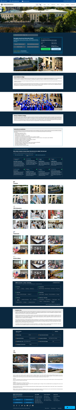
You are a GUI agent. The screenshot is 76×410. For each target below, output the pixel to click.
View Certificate (16, 132)
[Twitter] (22, 405)
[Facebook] (17, 405)
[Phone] (40, 4)
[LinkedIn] (25, 405)
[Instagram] (14, 405)
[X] (19, 405)
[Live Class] (37, 4)
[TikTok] (30, 405)
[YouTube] (27, 405)
